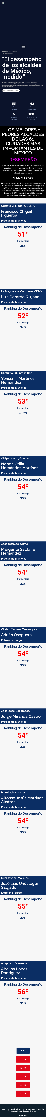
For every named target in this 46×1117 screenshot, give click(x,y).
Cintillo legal (23, 1115)
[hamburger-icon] (23, 47)
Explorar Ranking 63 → (11, 90)
